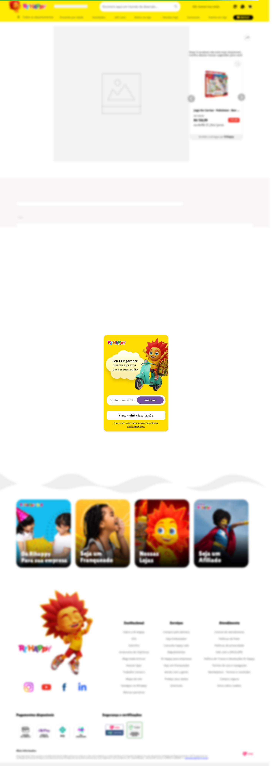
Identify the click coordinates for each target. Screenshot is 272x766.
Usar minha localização (137, 415)
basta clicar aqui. (136, 426)
